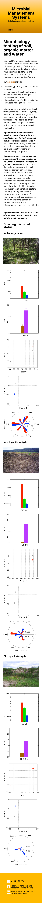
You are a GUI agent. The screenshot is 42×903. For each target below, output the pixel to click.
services (11, 82)
